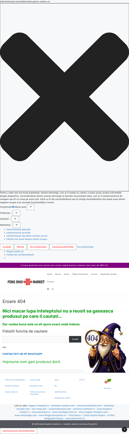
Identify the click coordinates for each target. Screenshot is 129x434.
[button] (64, 97)
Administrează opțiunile (18, 229)
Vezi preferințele (38, 247)
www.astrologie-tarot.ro (64, 412)
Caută (75, 339)
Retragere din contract (62, 398)
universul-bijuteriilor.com (89, 405)
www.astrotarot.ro (41, 412)
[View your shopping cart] (47, 289)
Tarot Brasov (74, 415)
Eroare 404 (14, 301)
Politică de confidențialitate (20, 254)
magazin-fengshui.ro (38, 405)
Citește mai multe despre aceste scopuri (26, 239)
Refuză (20, 247)
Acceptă (7, 247)
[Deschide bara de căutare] (52, 289)
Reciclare (107, 388)
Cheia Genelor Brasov (94, 415)
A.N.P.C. (82, 380)
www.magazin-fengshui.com (93, 412)
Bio (56, 386)
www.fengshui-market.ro (50, 424)
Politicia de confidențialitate (15, 380)
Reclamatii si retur (36, 386)
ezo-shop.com (39, 409)
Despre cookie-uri (11, 392)
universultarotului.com (60, 409)
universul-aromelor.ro (84, 409)
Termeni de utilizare (12, 386)
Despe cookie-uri (15, 251)
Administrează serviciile (18, 232)
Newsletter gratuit (109, 274)
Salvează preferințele (63, 247)
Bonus (58, 274)
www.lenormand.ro (75, 418)
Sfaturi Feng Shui (80, 274)
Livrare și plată (35, 380)
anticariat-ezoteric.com (63, 405)
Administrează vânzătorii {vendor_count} (26, 236)
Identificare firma (61, 392)
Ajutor (66, 274)
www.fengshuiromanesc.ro (52, 415)
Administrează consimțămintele (19, 431)
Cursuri (94, 274)
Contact (50, 281)
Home (49, 274)
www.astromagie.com (26, 415)
